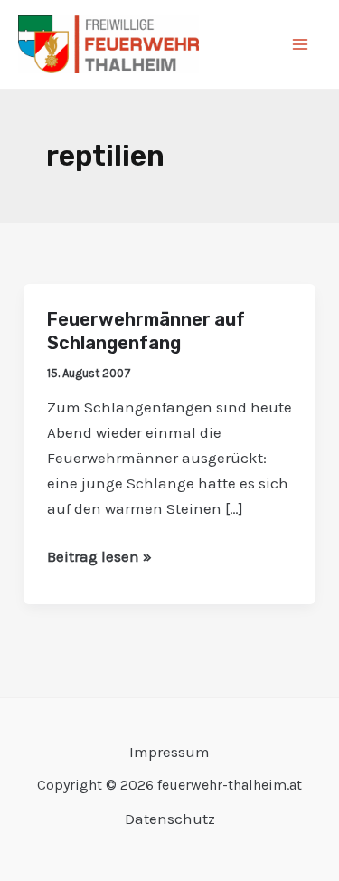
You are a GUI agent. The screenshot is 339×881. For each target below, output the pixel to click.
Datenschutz (170, 819)
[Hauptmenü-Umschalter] (301, 44)
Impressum (169, 752)
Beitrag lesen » (99, 554)
